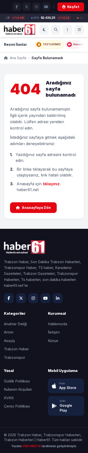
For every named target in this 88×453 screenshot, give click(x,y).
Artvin (8, 332)
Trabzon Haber (16, 349)
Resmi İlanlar (15, 44)
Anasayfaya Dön (36, 207)
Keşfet (73, 7)
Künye (53, 340)
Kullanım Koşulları (18, 389)
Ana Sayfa (17, 58)
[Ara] (56, 30)
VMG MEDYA (32, 446)
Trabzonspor (14, 357)
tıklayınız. (52, 183)
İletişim (54, 332)
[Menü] (67, 30)
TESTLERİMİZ (52, 44)
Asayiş (9, 340)
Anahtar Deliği (15, 324)
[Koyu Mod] (44, 30)
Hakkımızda (57, 324)
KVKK (9, 398)
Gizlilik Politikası (17, 381)
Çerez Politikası (17, 406)
